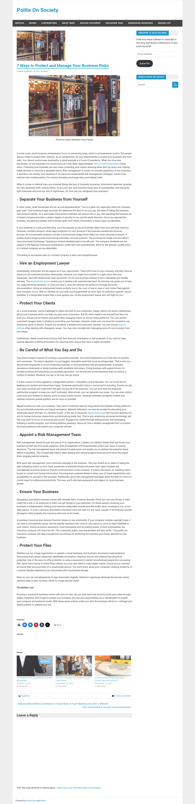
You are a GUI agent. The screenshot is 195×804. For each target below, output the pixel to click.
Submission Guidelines (140, 23)
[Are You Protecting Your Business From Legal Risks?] (74, 665)
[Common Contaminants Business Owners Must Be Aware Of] (113, 665)
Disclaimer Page (114, 23)
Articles (19, 23)
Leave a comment (123, 696)
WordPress (31, 800)
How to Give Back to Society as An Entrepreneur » (107, 707)
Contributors (49, 23)
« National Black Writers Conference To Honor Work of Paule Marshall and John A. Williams (63, 703)
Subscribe (145, 63)
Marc (45, 71)
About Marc (68, 23)
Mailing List (164, 23)
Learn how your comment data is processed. (79, 787)
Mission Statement (90, 23)
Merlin (43, 800)
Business (26, 696)
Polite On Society (37, 10)
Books (32, 23)
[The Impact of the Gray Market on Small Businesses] (35, 665)
